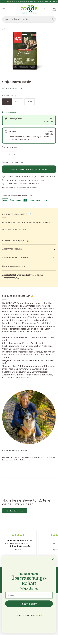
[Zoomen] (5, 70)
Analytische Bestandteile (15, 257)
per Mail (33, 457)
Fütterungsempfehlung (13, 266)
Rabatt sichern (29, 603)
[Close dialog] (53, 559)
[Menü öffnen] (6, 9)
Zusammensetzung (12, 249)
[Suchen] (52, 19)
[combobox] (29, 19)
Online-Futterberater (23, 460)
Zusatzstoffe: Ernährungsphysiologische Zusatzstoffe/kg (22, 276)
